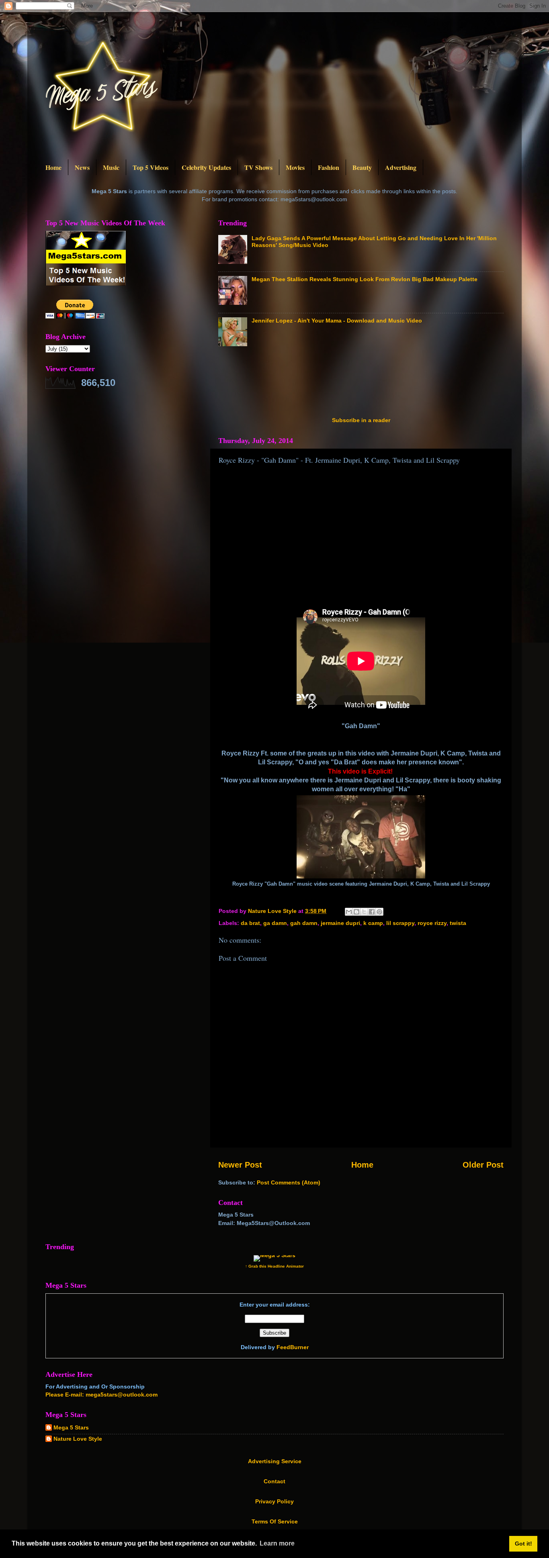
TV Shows (258, 167)
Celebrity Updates (206, 167)
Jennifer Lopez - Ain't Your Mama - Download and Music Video (337, 320)
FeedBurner (293, 1347)
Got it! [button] (523, 1543)
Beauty (362, 167)
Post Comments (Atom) (288, 1182)
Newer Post (240, 1164)
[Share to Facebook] (372, 912)
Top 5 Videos (150, 167)
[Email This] (349, 912)
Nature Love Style (77, 1438)
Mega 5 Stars (71, 1427)
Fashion (328, 167)
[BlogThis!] (356, 912)
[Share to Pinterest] (379, 912)
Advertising (400, 167)
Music (111, 167)
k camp (373, 923)
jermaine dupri (340, 923)
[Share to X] (364, 912)
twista (458, 923)
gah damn (304, 923)
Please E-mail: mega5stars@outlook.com (101, 1394)
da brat (250, 923)
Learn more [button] (277, 1543)
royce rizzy (432, 923)
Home (53, 167)
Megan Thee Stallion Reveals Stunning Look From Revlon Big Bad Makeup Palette (364, 279)
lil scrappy (400, 923)
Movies (295, 167)
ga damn (275, 923)
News (82, 167)
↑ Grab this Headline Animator (274, 1266)
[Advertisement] (364, 384)
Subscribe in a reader (361, 420)
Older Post (483, 1164)
